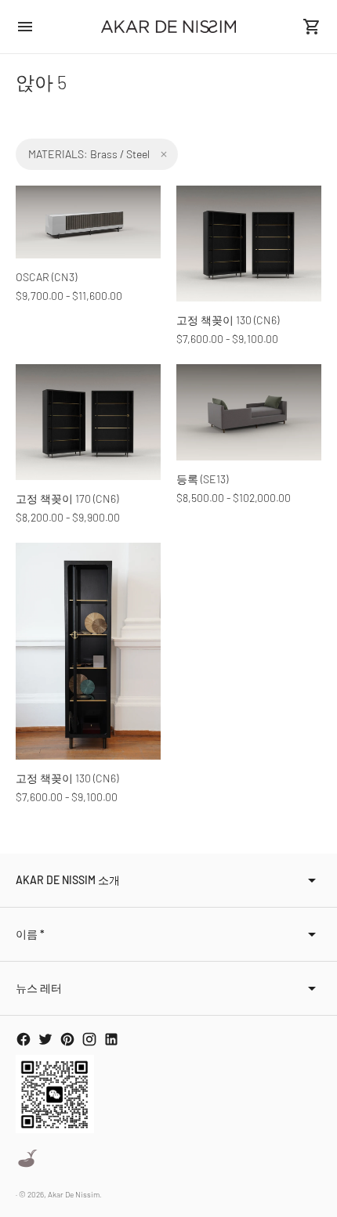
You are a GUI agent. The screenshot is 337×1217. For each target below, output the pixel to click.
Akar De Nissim (74, 1194)
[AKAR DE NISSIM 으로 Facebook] (23, 1039)
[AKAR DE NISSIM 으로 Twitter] (45, 1039)
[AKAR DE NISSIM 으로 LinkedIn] (111, 1039)
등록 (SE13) (202, 479)
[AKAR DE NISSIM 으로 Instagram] (89, 1039)
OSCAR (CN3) (46, 276)
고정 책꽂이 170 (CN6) (67, 498)
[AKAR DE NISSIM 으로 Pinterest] (67, 1039)
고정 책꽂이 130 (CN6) (227, 320)
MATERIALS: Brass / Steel (89, 154)
